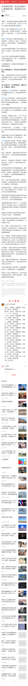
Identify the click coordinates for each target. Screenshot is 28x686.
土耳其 (9, 90)
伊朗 (3, 98)
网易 (2, 2)
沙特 (16, 33)
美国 (16, 29)
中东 (5, 39)
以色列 (4, 141)
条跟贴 (13, 375)
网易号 (7, 2)
